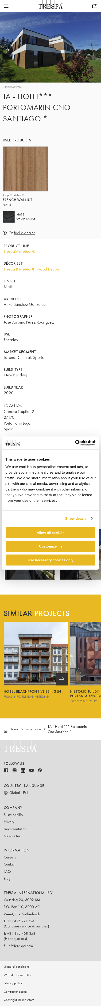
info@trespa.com (20, 946)
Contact (9, 864)
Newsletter (12, 836)
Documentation (15, 829)
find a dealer (24, 233)
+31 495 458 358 (21, 933)
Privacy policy (13, 983)
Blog (7, 878)
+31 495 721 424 (21, 921)
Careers (10, 857)
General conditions (17, 967)
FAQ (7, 871)
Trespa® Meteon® (19, 251)
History (9, 821)
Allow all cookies (50, 532)
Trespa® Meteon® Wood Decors (32, 269)
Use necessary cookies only (50, 560)
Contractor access (15, 992)
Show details (75, 518)
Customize (48, 546)
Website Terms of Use (18, 975)
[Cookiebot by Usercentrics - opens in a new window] (75, 443)
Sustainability (13, 814)
